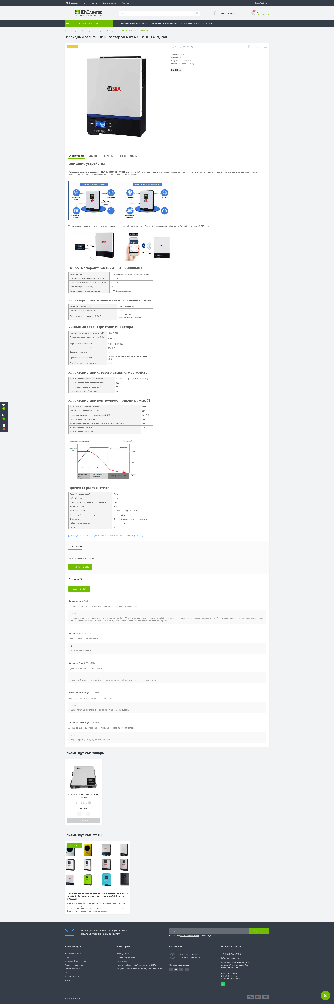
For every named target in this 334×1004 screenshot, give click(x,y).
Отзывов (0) (94, 155)
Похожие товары (128, 155)
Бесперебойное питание (163, 23)
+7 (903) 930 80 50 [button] (231, 953)
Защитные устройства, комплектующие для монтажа (141, 969)
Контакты (125, 3)
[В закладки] (98, 762)
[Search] (197, 13)
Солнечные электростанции (132, 23)
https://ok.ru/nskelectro (181, 969)
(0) (192, 46)
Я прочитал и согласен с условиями (194, 936)
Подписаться (259, 931)
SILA (184, 54)
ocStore (77, 996)
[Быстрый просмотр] (98, 770)
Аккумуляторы (123, 953)
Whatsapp (223, 984)
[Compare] (265, 47)
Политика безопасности (189, 936)
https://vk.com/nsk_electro (176, 969)
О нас (67, 957)
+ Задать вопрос (79, 588)
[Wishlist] (257, 47)
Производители (72, 976)
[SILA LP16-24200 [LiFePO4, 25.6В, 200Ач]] (83, 777)
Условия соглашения (74, 965)
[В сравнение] (98, 766)
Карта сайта (70, 972)
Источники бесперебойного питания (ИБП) (136, 965)
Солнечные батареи (126, 957)
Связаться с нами (72, 969)
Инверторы (75, 31)
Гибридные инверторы (93, 31)
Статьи (206, 23)
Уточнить (83, 820)
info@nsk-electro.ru (230, 958)
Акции (67, 980)
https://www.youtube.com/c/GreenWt (187, 969)
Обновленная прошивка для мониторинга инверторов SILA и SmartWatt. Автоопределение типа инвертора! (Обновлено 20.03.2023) (97, 896)
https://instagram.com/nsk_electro (171, 969)
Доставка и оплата (110, 3)
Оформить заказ (263, 14)
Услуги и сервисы (189, 23)
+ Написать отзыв (80, 566)
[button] (4, 427)
